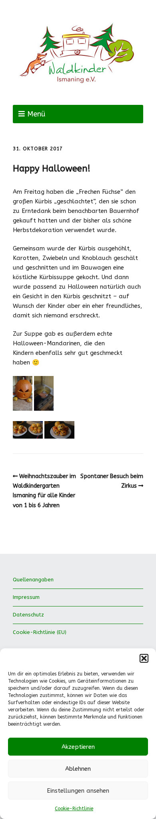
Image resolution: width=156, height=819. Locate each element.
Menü (36, 114)
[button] (144, 658)
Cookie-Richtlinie (74, 808)
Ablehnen (78, 768)
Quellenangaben (33, 580)
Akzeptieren (78, 746)
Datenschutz (28, 615)
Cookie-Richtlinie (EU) (39, 632)
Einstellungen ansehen (78, 790)
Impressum (26, 597)
